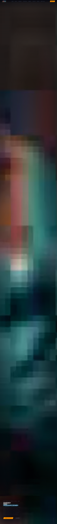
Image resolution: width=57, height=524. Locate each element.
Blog (16, 1)
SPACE (38, 1)
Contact (52, 1)
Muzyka (34, 1)
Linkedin (19, 1)
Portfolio (43, 1)
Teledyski (25, 1)
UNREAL (29, 1)
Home (12, 1)
